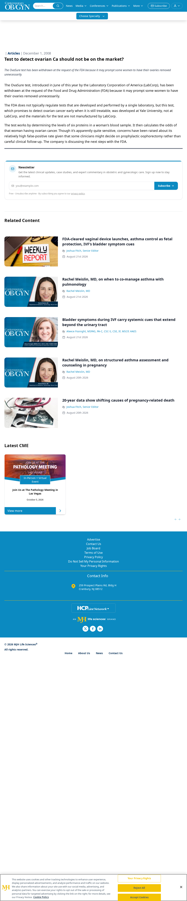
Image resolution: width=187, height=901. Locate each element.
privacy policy (78, 193)
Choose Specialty (89, 16)
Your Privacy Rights (93, 566)
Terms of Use (93, 553)
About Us (84, 653)
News (69, 5)
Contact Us (93, 544)
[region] (93, 887)
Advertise (93, 539)
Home (68, 653)
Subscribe (164, 185)
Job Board (93, 548)
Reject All (139, 887)
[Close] (181, 887)
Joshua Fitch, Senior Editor (82, 250)
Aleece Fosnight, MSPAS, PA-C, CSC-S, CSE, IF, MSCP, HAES (101, 331)
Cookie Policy (41, 897)
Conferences (97, 5)
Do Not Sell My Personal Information (93, 561)
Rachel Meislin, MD (78, 291)
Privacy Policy (93, 557)
